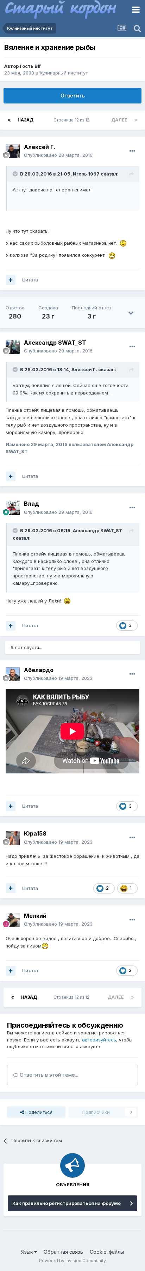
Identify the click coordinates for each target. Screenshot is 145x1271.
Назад (25, 120)
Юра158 (35, 833)
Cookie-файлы (107, 1252)
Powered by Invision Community (72, 1260)
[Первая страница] (9, 120)
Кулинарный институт (64, 73)
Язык (27, 1252)
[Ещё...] (132, 151)
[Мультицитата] (10, 280)
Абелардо (38, 669)
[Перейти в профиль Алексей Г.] (13, 151)
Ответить (73, 96)
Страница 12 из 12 (72, 120)
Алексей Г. (39, 146)
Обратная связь (63, 1252)
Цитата (30, 280)
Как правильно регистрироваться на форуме (66, 1203)
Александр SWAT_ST (55, 342)
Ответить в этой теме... (48, 1075)
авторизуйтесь (99, 1040)
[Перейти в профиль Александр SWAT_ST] (13, 347)
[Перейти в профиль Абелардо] (13, 674)
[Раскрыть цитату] (16, 174)
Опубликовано (58, 155)
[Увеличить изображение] (123, 243)
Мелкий (35, 915)
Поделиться (38, 1112)
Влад (31, 503)
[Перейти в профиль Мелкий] (13, 920)
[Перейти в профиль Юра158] (13, 838)
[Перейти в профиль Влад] (13, 508)
